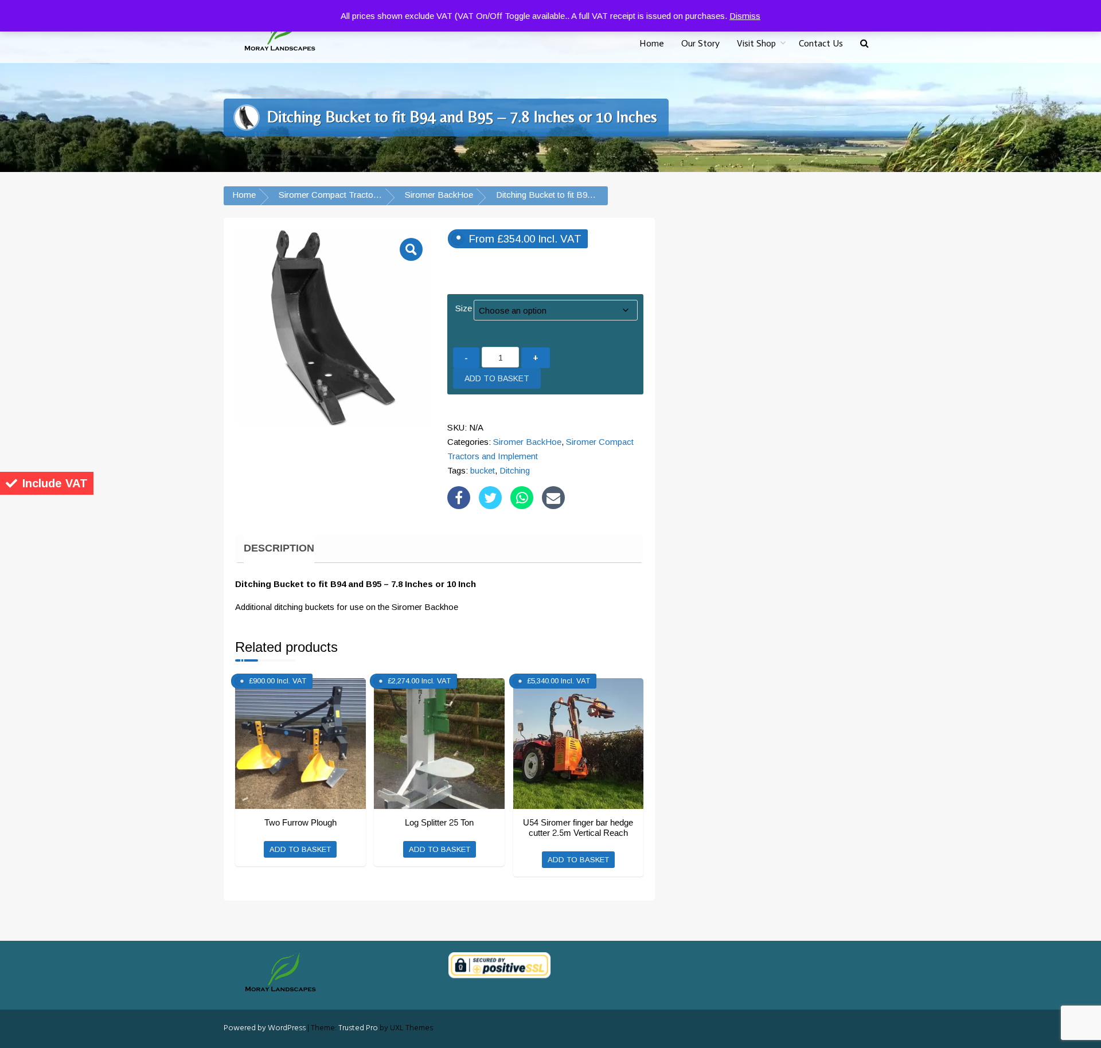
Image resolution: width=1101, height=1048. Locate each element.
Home (651, 43)
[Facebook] (458, 497)
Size (463, 308)
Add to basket (496, 378)
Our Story (700, 43)
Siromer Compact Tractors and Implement (359, 195)
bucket (482, 470)
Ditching (514, 470)
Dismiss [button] (744, 16)
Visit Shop (756, 43)
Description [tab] (279, 548)
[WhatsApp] (521, 497)
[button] (864, 43)
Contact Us (821, 43)
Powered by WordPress (265, 1028)
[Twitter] (490, 497)
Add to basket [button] (300, 849)
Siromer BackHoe (439, 195)
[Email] (553, 497)
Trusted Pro (358, 1028)
